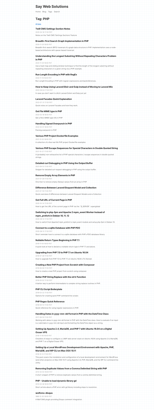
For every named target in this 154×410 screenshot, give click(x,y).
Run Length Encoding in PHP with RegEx (56, 74)
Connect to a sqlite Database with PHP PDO (58, 228)
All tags (38, 24)
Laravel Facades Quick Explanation (54, 99)
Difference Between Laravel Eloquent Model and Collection (66, 187)
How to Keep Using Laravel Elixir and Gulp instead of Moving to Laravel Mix (74, 86)
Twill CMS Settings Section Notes (53, 28)
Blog (44, 11)
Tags (50, 11)
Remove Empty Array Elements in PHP (55, 175)
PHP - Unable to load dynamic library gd (56, 380)
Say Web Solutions (52, 6)
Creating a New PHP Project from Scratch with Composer (65, 264)
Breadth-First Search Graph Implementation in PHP (62, 41)
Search (57, 11)
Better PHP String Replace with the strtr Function (61, 277)
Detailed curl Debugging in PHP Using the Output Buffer (64, 163)
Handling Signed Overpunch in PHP (54, 123)
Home (38, 11)
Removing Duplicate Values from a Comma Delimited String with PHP (71, 368)
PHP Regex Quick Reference (50, 301)
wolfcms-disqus (44, 393)
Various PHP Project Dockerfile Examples (57, 136)
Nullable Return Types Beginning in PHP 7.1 (57, 240)
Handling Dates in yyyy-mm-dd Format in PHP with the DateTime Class (72, 313)
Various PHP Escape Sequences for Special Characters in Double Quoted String (77, 148)
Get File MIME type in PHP (49, 111)
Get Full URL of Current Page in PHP (54, 200)
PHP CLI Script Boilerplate (49, 289)
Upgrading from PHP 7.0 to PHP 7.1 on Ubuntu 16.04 (62, 252)
